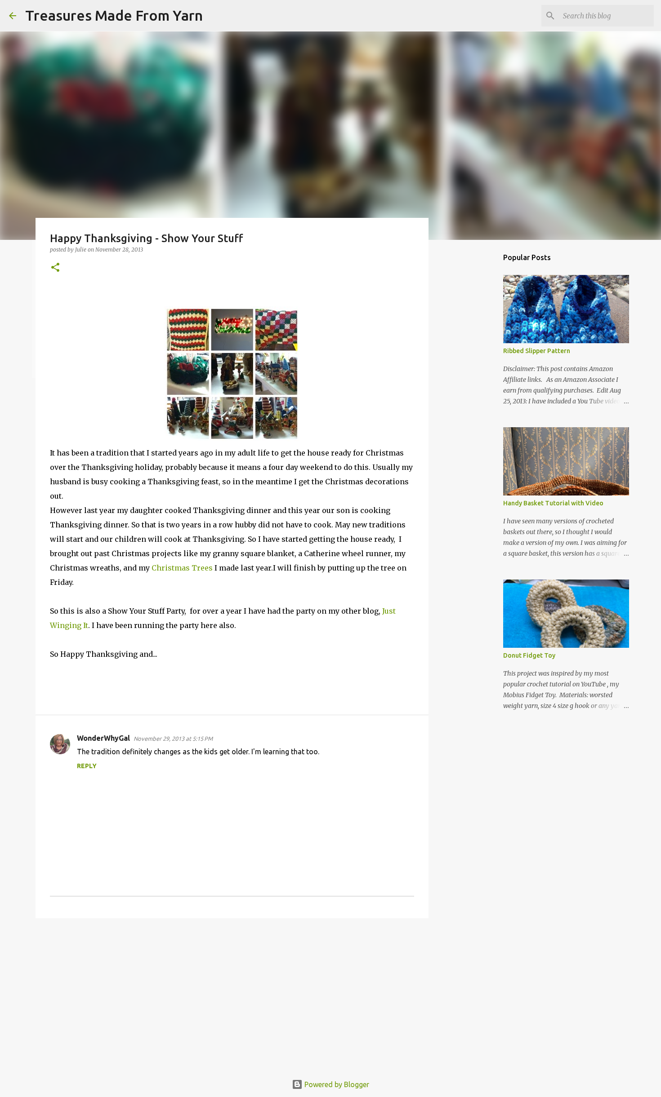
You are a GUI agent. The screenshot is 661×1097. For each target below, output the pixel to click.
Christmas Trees (183, 567)
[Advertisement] (232, 994)
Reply (87, 766)
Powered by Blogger (336, 1084)
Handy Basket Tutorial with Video (553, 503)
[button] (55, 268)
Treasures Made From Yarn (114, 15)
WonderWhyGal (103, 738)
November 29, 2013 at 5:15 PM (173, 738)
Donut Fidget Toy (529, 655)
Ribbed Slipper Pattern (536, 350)
